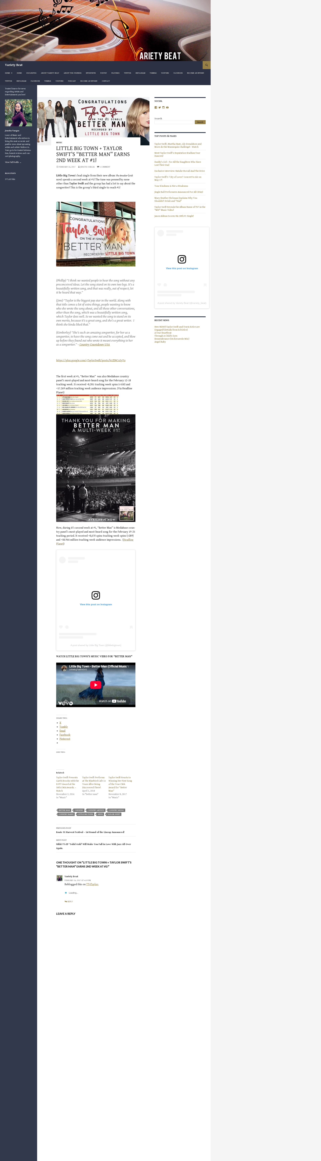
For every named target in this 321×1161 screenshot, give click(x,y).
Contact (106, 81)
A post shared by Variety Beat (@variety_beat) (181, 303)
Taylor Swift (114, 814)
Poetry (103, 73)
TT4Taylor (92, 884)
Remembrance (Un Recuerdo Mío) (171, 339)
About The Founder (72, 73)
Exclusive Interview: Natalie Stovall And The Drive (179, 171)
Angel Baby (160, 342)
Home (7, 73)
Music (59, 142)
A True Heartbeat (163, 333)
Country (79, 810)
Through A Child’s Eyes (165, 336)
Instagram (140, 73)
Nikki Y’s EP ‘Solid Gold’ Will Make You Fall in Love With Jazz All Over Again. (93, 844)
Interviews (91, 73)
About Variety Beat (50, 73)
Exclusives (31, 73)
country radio (66, 814)
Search (158, 118)
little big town (85, 814)
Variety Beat (14, 65)
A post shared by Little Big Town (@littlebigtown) (96, 645)
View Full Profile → (13, 162)
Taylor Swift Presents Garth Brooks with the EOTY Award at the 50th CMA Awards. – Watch (67, 784)
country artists (96, 810)
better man (64, 810)
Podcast (72, 81)
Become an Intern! (195, 73)
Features (115, 73)
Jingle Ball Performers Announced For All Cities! (178, 192)
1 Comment (105, 167)
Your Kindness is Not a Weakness (171, 186)
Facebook (178, 73)
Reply (70, 902)
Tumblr (153, 73)
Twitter (127, 73)
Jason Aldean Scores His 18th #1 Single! (174, 216)
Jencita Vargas (87, 167)
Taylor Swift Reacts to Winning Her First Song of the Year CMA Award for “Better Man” (120, 784)
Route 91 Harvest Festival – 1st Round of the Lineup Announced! (90, 830)
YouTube (165, 73)
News (100, 814)
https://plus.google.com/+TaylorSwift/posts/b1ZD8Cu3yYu (90, 360)
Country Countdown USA (94, 344)
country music (116, 810)
